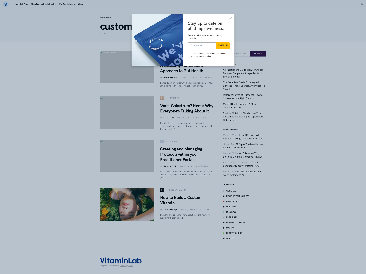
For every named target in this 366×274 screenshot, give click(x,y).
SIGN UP (223, 45)
